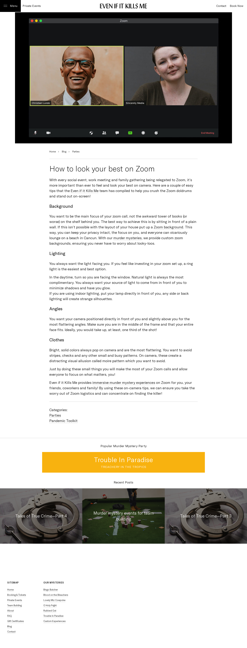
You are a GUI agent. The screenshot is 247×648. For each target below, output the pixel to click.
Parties (76, 151)
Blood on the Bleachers (55, 595)
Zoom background (168, 227)
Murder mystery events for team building (123, 516)
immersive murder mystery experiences (123, 382)
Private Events (32, 6)
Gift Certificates (15, 621)
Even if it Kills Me (85, 191)
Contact (11, 631)
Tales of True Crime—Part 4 (41, 515)
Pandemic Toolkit (63, 421)
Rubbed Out (49, 610)
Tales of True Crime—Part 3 (206, 515)
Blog (64, 151)
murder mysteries (127, 238)
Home (52, 151)
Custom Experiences (54, 621)
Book (236, 6)
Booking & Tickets (16, 595)
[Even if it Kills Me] (123, 6)
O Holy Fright (50, 605)
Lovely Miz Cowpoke (54, 600)
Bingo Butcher (50, 589)
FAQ (9, 616)
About (10, 610)
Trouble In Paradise (123, 460)
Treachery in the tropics (123, 467)
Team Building (14, 605)
